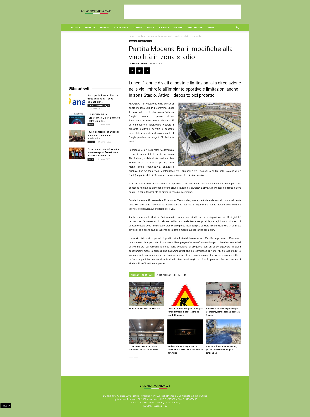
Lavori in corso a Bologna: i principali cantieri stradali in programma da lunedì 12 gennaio (184, 311)
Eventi (90, 124)
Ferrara (104, 27)
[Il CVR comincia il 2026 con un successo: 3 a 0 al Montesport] (146, 331)
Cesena (91, 142)
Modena (137, 27)
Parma (150, 27)
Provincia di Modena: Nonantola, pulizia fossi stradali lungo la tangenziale (221, 349)
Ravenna (178, 27)
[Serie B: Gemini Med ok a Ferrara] (146, 294)
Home (74, 27)
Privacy (160, 402)
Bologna (90, 27)
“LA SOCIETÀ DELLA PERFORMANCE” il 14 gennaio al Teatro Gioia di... (104, 117)
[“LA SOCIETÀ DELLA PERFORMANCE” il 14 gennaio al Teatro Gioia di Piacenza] (77, 118)
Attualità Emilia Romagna (98, 105)
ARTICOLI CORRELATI (142, 275)
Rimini (211, 27)
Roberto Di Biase (139, 63)
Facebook (158, 406)
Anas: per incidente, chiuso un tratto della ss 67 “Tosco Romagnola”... (103, 98)
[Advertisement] (182, 12)
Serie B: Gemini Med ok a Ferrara (144, 308)
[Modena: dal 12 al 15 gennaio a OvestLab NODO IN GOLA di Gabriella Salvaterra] (185, 331)
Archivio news (147, 402)
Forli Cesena (121, 27)
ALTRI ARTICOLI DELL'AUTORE (171, 275)
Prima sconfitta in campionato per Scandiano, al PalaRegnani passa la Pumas (223, 311)
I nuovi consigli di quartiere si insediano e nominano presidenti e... (103, 135)
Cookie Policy (173, 402)
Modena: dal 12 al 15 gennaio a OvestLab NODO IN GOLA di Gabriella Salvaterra (185, 349)
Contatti (134, 402)
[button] (237, 27)
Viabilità (148, 41)
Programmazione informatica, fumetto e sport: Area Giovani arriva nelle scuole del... (104, 152)
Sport (141, 41)
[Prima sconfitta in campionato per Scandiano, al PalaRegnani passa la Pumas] (223, 294)
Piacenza (164, 27)
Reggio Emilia (195, 27)
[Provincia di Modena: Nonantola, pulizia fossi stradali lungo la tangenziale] (223, 331)
